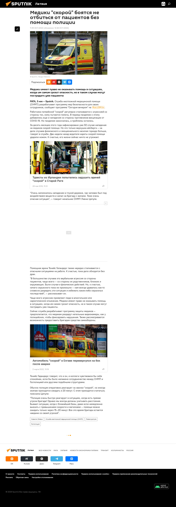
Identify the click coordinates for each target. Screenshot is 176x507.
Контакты (21, 474)
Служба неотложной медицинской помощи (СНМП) (64, 419)
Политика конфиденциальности (65, 474)
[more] (103, 185)
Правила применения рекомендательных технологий (134, 474)
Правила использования (38, 474)
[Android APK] (161, 487)
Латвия (63, 450)
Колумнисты (117, 450)
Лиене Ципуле (91, 419)
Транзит (104, 450)
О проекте (10, 474)
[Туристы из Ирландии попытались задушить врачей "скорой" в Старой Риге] (68, 157)
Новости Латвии (37, 419)
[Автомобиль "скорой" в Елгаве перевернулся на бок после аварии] (68, 340)
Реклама (9, 477)
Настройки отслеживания (42, 477)
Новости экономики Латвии (84, 450)
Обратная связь (22, 477)
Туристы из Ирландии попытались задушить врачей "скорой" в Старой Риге (66, 179)
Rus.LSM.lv (98, 107)
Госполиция (35, 424)
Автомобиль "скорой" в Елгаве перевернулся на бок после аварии (66, 362)
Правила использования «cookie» (95, 474)
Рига (56, 450)
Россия (129, 450)
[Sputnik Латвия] (19, 7)
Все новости (45, 450)
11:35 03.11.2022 (36, 28)
